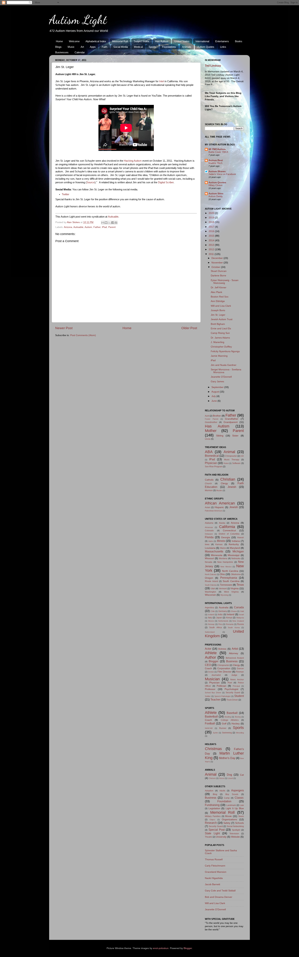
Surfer (215, 733)
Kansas (219, 544)
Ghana (234, 611)
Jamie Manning (219, 356)
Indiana (236, 541)
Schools (239, 823)
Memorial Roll (120, 41)
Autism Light (78, 19)
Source (91, 182)
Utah (213, 588)
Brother (217, 415)
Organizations (229, 819)
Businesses (62, 52)
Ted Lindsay (213, 65)
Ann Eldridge (218, 301)
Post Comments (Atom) (83, 335)
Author (210, 657)
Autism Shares (217, 171)
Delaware (209, 534)
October (216, 267)
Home (59, 41)
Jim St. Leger (218, 315)
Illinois (221, 540)
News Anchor (237, 679)
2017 (212, 226)
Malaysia (240, 618)
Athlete (211, 653)
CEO (208, 664)
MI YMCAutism (217, 149)
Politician (221, 686)
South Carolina (231, 581)
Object (212, 820)
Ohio (222, 574)
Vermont (223, 588)
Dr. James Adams (220, 337)
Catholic (209, 479)
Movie (228, 816)
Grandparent (231, 422)
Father (97, 227)
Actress (222, 649)
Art (82, 46)
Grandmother (211, 422)
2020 (212, 213)
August (215, 391)
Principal (236, 686)
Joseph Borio (218, 310)
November (217, 262)
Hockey (236, 723)
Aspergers (237, 790)
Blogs (58, 46)
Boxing (238, 717)
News (241, 816)
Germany (222, 611)
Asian (207, 507)
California (227, 527)
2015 (212, 235)
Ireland (230, 614)
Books (238, 41)
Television (234, 833)
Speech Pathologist (222, 696)
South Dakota (210, 585)
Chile (213, 611)
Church (208, 483)
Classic (239, 797)
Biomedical (212, 455)
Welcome (74, 41)
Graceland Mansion (215, 872)
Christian (227, 479)
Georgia (225, 537)
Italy (210, 617)
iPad (213, 360)
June (214, 401)
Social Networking (235, 826)
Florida (209, 537)
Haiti (242, 611)
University (221, 837)
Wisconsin (210, 595)
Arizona (68, 227)
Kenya (229, 617)
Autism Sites (216, 193)
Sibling (219, 435)
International (202, 41)
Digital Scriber (166, 182)
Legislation (214, 808)
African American (220, 503)
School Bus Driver (213, 693)
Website (235, 837)
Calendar (80, 52)
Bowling (228, 717)
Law (242, 805)
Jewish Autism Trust (221, 319)
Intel (161, 81)
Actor (208, 648)
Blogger (213, 661)
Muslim (219, 490)
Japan (219, 617)
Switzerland (210, 632)
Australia (223, 607)
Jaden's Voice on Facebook (222, 174)
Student (239, 695)
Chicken (212, 778)
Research (211, 822)
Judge (234, 675)
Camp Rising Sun (220, 333)
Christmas (213, 749)
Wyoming (224, 595)
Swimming (227, 733)
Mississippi (233, 555)
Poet (230, 682)
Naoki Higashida (214, 878)
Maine (223, 548)
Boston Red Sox (219, 296)
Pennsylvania (228, 577)
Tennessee (226, 585)
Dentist (211, 672)
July (213, 396)
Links (223, 46)
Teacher (215, 699)
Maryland (235, 548)
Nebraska (236, 558)
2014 (212, 240)
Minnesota (216, 555)
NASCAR (209, 728)
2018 (212, 222)
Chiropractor (231, 456)
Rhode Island (211, 581)
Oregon (209, 578)
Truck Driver (232, 700)
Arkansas (209, 527)
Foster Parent (211, 419)
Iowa (207, 544)
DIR (242, 456)
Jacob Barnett (212, 884)
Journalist (216, 675)
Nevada (208, 562)
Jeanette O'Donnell (221, 377)
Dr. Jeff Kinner (218, 287)
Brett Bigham (218, 324)
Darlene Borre (218, 275)
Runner (222, 728)
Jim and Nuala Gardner (223, 365)
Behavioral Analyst (235, 658)
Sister (235, 435)
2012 (212, 249)
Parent (112, 227)
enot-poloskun (161, 948)
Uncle (207, 439)
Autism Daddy (216, 196)
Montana (223, 558)
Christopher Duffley (221, 346)
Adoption (209, 790)
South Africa (215, 627)
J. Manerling (217, 342)
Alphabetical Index (95, 41)
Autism (88, 227)
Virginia (234, 588)
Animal (229, 452)
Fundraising (212, 804)
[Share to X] (109, 222)
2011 (212, 254)
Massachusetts (214, 551)
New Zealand (238, 621)
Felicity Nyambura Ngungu (225, 351)
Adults (222, 790)
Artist (235, 648)
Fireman (240, 672)
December (217, 258)
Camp (227, 798)
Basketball (211, 716)
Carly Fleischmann (215, 865)
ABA (209, 452)
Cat (242, 775)
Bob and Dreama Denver (218, 897)
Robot (226, 463)
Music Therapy (231, 459)
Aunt (207, 416)
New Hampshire (225, 562)
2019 (212, 217)
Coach (208, 668)
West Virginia (231, 592)
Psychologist (231, 689)
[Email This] (103, 222)
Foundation (224, 801)
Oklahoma (236, 574)
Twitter (65, 194)
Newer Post (64, 328)
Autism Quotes (205, 46)
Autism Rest (216, 160)
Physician (211, 462)
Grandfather (231, 419)
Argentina (209, 607)
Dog (229, 774)
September (217, 387)
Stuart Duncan (218, 271)
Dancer (240, 668)
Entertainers (222, 41)
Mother (210, 430)
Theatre (208, 837)
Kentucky (234, 544)
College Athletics (230, 720)
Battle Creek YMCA (218, 152)
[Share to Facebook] (112, 222)
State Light (212, 833)
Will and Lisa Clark (221, 306)
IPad (104, 227)
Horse (221, 778)
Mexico (211, 621)
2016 (212, 231)
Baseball (232, 712)
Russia (240, 624)
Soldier (208, 696)
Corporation (223, 668)
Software (236, 463)
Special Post (217, 829)
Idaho (210, 541)
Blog (215, 794)
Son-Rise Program (213, 466)
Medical (138, 46)
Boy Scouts (231, 794)
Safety (226, 823)
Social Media (120, 46)
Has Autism (161, 41)
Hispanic (219, 507)
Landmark (231, 805)
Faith (104, 46)
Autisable (113, 216)
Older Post (189, 328)
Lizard (230, 778)
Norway (211, 624)
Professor (210, 689)
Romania (229, 624)
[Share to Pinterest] (116, 222)
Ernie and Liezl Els (221, 328)
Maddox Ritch (215, 163)
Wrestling (240, 733)
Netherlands (223, 621)
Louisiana (210, 548)
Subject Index (141, 41)
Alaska (222, 523)
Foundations (169, 46)
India (220, 614)
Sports (152, 46)
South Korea (233, 627)
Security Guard (233, 692)
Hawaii (240, 537)
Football (210, 723)
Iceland (211, 614)
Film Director (225, 671)
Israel (241, 614)
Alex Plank (216, 292)
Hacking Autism (133, 160)
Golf (224, 723)
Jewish (232, 486)
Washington (210, 592)
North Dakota (210, 574)
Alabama (209, 523)
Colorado (209, 530)
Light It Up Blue (235, 808)
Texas (240, 584)
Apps (93, 46)
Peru (220, 624)
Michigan (238, 551)
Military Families (213, 816)
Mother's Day (227, 758)
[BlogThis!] (106, 222)
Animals (186, 46)
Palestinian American (213, 511)
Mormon (209, 490)
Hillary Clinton (215, 185)
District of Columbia (229, 534)
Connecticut (229, 530)
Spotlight (236, 830)
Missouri (209, 558)
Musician (212, 679)
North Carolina (230, 571)
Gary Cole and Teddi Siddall (220, 890)
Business (232, 661)
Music (71, 46)
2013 (212, 245)
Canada (239, 607)
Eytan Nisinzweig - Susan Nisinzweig (224, 281)
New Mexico (226, 567)
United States (181, 41)
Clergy (224, 483)
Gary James (217, 381)
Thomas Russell (214, 859)
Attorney (233, 653)
